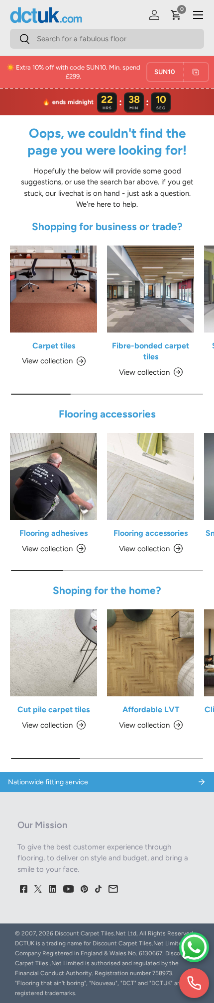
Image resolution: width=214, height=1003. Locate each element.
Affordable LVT (150, 709)
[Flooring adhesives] (53, 476)
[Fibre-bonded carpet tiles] (150, 289)
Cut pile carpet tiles (53, 709)
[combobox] (107, 39)
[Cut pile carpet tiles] (53, 652)
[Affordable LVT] (150, 652)
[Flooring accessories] (150, 476)
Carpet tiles (53, 345)
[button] (176, 15)
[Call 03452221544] (194, 983)
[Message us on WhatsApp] (194, 947)
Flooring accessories (150, 533)
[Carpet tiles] (53, 289)
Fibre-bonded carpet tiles (150, 351)
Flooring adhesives (53, 533)
